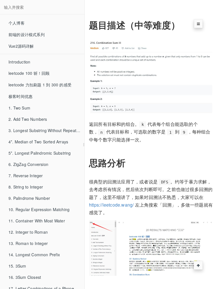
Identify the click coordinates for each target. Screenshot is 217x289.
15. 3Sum (17, 266)
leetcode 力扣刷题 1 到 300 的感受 (39, 84)
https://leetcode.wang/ (111, 205)
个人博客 (16, 23)
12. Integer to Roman (28, 232)
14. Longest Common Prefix (34, 254)
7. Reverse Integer (25, 175)
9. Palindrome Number (29, 198)
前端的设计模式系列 (26, 34)
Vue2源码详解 (21, 46)
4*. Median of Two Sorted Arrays (38, 141)
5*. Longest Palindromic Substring (39, 153)
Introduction (19, 62)
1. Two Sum (19, 108)
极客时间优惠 (20, 96)
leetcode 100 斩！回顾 (28, 73)
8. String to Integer (25, 187)
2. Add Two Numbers (27, 119)
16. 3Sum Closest (24, 277)
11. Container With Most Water (36, 221)
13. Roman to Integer (28, 243)
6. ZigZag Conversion (28, 164)
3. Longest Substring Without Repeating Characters (46, 130)
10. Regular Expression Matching (39, 209)
